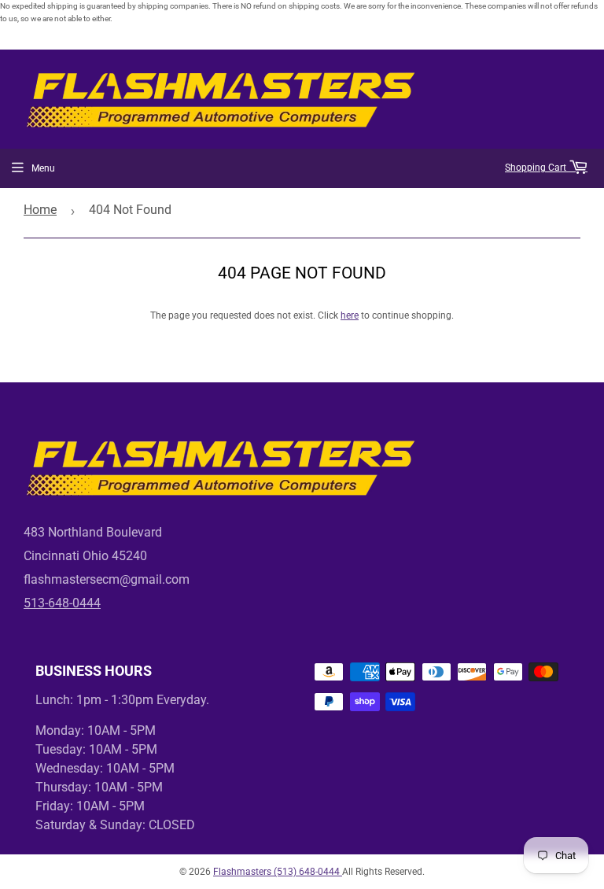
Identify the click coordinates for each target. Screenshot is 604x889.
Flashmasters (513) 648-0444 (277, 871)
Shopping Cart (537, 167)
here (350, 315)
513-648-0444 (62, 603)
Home (40, 209)
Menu (43, 168)
